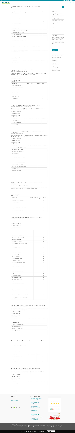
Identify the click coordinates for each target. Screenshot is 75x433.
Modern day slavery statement (35, 407)
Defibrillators (19, 48)
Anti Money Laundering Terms (56, 70)
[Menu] (72, 2)
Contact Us (13, 398)
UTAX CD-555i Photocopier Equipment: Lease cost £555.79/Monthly (25, 105)
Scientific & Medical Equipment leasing (26, 48)
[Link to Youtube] (3, 0)
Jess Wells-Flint (34, 48)
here (49, 425)
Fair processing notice (34, 410)
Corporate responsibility (34, 399)
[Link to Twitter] (1, 0)
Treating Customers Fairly (47, 428)
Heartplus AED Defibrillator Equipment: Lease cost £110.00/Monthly (25, 46)
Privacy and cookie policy (55, 66)
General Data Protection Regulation (56, 57)
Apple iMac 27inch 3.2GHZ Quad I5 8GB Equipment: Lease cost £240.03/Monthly (28, 305)
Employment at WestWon (34, 418)
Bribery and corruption (34, 412)
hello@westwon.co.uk (57, 47)
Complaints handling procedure (56, 61)
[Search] (70, 2)
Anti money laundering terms (35, 411)
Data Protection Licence (24, 428)
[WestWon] (6, 2)
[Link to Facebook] (5, 0)
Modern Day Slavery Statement (56, 67)
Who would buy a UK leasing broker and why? (57, 18)
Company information (55, 60)
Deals (17, 48)
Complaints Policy (52, 428)
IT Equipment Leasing (20, 71)
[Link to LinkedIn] (4, 0)
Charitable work (54, 63)
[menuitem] (70, 2)
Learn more (48, 431)
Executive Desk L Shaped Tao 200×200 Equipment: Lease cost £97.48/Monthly (27, 340)
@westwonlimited (57, 48)
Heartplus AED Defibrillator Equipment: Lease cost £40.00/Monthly (25, 368)
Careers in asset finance (34, 419)
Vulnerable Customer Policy (35, 414)
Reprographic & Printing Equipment (22, 106)
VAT (33, 428)
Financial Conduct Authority (55, 64)
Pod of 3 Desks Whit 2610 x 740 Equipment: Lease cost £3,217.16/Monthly (26, 217)
